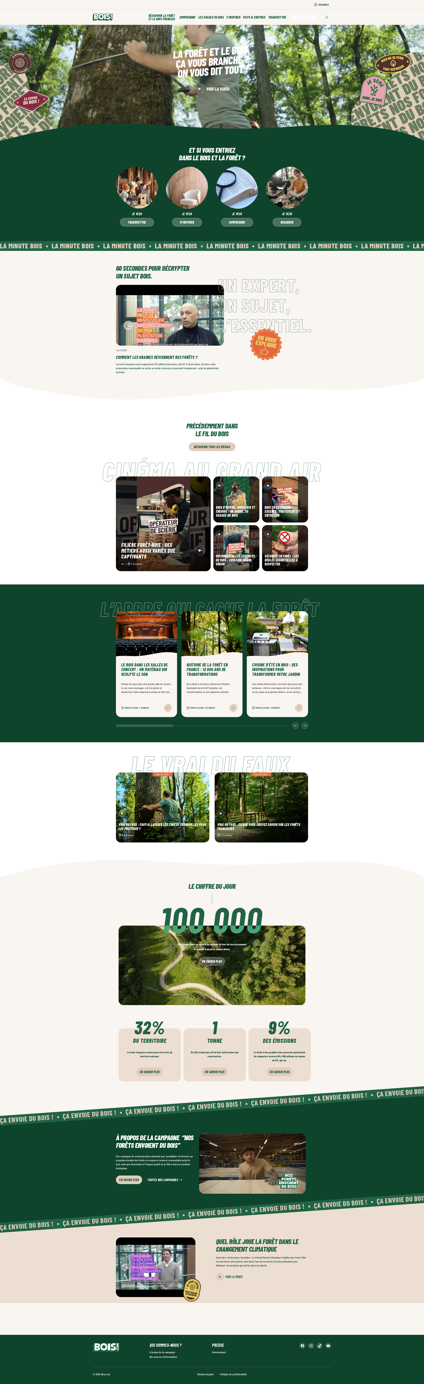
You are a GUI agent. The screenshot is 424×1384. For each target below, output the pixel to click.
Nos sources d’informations (163, 1356)
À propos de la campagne (162, 1352)
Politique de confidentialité (233, 1374)
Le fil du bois (307, 17)
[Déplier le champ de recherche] (326, 17)
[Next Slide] (304, 725)
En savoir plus (212, 961)
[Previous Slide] (295, 725)
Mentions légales (205, 1374)
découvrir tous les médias (212, 447)
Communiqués (219, 1352)
